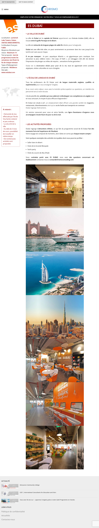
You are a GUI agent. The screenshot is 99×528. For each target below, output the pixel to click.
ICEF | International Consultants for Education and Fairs (38, 492)
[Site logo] (49, 9)
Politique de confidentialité (13, 511)
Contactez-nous (8, 519)
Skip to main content (26, 2)
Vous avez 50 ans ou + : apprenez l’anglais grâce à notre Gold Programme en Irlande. (47, 500)
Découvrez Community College (30, 485)
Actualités (5, 515)
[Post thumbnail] (9, 486)
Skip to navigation (8, 2)
